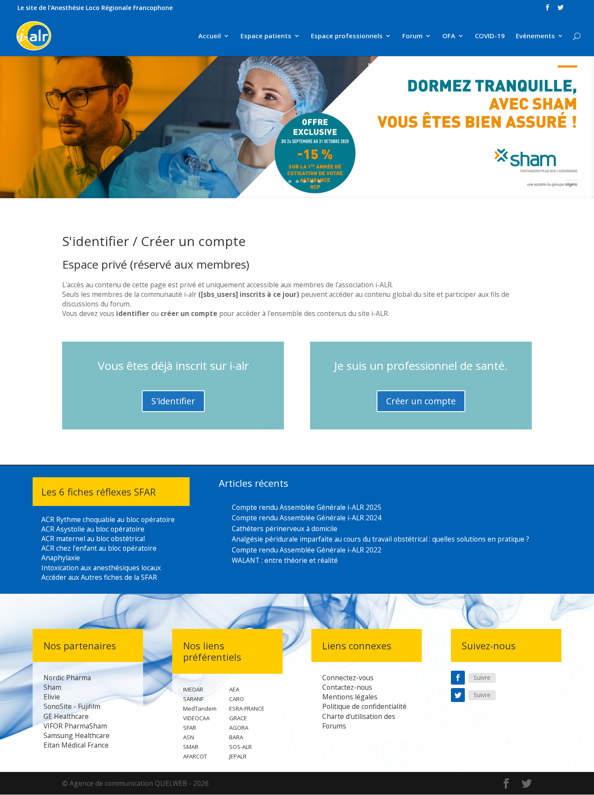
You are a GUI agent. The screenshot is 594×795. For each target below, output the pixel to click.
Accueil (209, 36)
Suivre (482, 677)
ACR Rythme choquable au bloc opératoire (108, 519)
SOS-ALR (240, 747)
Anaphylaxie (60, 557)
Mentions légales (349, 697)
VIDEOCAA (196, 718)
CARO (236, 699)
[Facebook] (458, 678)
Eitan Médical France (76, 745)
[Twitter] (458, 695)
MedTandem (200, 708)
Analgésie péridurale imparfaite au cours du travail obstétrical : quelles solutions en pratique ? (380, 539)
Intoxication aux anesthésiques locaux (101, 567)
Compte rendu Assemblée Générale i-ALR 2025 (306, 507)
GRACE (238, 718)
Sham (52, 687)
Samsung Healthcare (76, 735)
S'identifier (173, 401)
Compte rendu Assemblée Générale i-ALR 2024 (306, 517)
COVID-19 (490, 36)
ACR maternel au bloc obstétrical (93, 538)
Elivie (51, 697)
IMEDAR (193, 689)
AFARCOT (195, 756)
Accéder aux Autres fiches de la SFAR (99, 577)
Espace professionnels (347, 36)
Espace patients (265, 36)
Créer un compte (421, 401)
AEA (234, 689)
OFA (448, 36)
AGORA (238, 728)
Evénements (535, 36)
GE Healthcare (66, 716)
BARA (236, 737)
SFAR (189, 728)
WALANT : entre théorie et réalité (285, 560)
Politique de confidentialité (364, 706)
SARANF (193, 699)
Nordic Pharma (67, 677)
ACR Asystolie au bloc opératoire (92, 529)
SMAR (190, 747)
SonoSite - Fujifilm (71, 706)
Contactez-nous (347, 687)
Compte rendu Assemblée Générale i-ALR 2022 (306, 550)
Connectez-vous (348, 677)
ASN (188, 737)
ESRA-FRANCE (246, 708)
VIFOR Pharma (66, 726)
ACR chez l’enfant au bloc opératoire (99, 548)
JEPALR (238, 756)
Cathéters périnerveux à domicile (284, 528)
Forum (412, 36)
